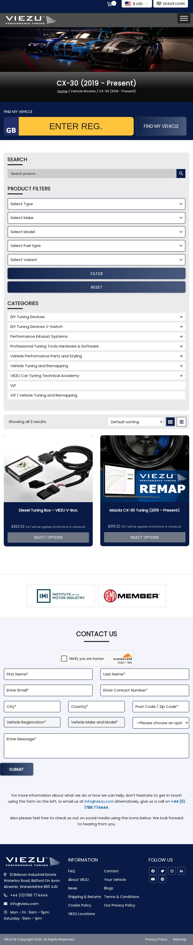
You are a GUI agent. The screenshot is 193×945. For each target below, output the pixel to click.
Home (63, 91)
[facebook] (153, 871)
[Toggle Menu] (184, 18)
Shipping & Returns (84, 896)
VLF (13, 385)
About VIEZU (78, 879)
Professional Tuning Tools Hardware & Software (54, 346)
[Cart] (110, 5)
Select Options (48, 537)
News (72, 888)
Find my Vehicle (161, 126)
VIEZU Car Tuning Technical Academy (44, 375)
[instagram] (172, 871)
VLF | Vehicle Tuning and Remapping (43, 395)
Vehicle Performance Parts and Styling (46, 356)
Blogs (108, 888)
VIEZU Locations (81, 913)
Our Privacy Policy (119, 905)
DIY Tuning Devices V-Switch (36, 326)
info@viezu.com (99, 801)
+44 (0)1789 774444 (29, 895)
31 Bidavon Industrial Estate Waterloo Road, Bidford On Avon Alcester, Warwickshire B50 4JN (32, 880)
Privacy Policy (156, 939)
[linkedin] (181, 871)
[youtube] (153, 879)
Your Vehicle (115, 879)
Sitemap (180, 939)
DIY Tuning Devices (27, 316)
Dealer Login (174, 3)
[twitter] (162, 871)
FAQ (71, 871)
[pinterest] (162, 879)
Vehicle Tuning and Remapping (39, 365)
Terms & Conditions (121, 896)
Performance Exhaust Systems (39, 336)
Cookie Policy (79, 905)
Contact (111, 871)
